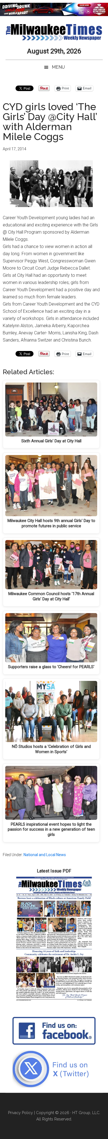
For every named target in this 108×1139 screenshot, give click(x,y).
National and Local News (45, 855)
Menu (58, 67)
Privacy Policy (20, 1112)
